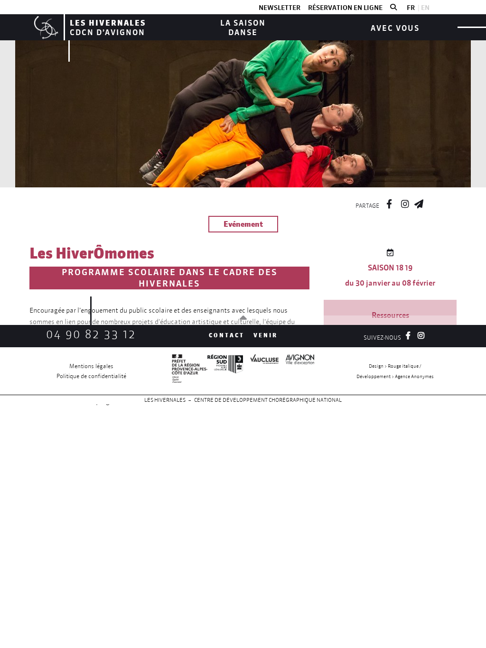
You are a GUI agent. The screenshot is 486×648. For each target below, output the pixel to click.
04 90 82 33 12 (91, 334)
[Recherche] (393, 7)
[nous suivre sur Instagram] (405, 202)
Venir (265, 335)
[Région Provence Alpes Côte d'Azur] (225, 371)
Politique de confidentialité (91, 376)
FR (411, 7)
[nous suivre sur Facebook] (389, 202)
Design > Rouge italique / (395, 366)
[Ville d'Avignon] (296, 371)
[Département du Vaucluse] (261, 371)
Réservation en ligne (345, 7)
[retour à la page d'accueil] (44, 27)
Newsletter (279, 7)
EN (425, 7)
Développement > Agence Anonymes (395, 376)
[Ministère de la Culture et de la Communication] (189, 371)
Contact (226, 335)
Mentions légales (91, 366)
